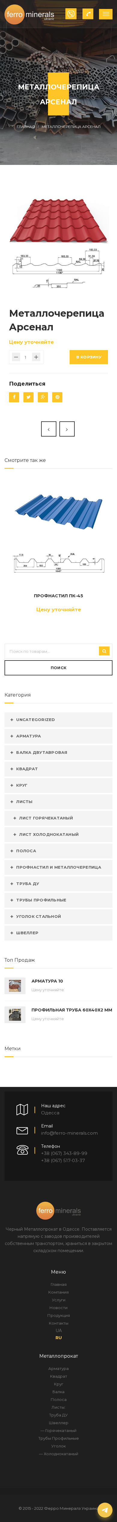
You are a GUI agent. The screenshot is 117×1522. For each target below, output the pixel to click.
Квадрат (27, 768)
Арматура (28, 736)
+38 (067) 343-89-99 (64, 1153)
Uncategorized (35, 719)
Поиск (58, 667)
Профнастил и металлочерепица (58, 867)
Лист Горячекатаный (46, 818)
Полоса (26, 850)
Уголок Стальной (38, 916)
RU (59, 1337)
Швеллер (27, 932)
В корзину (88, 357)
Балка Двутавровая (41, 752)
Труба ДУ (27, 883)
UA (59, 1330)
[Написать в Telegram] (105, 1510)
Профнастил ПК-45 (58, 595)
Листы (24, 801)
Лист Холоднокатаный (49, 834)
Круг (21, 785)
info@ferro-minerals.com (69, 1133)
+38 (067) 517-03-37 (63, 1160)
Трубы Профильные (41, 900)
